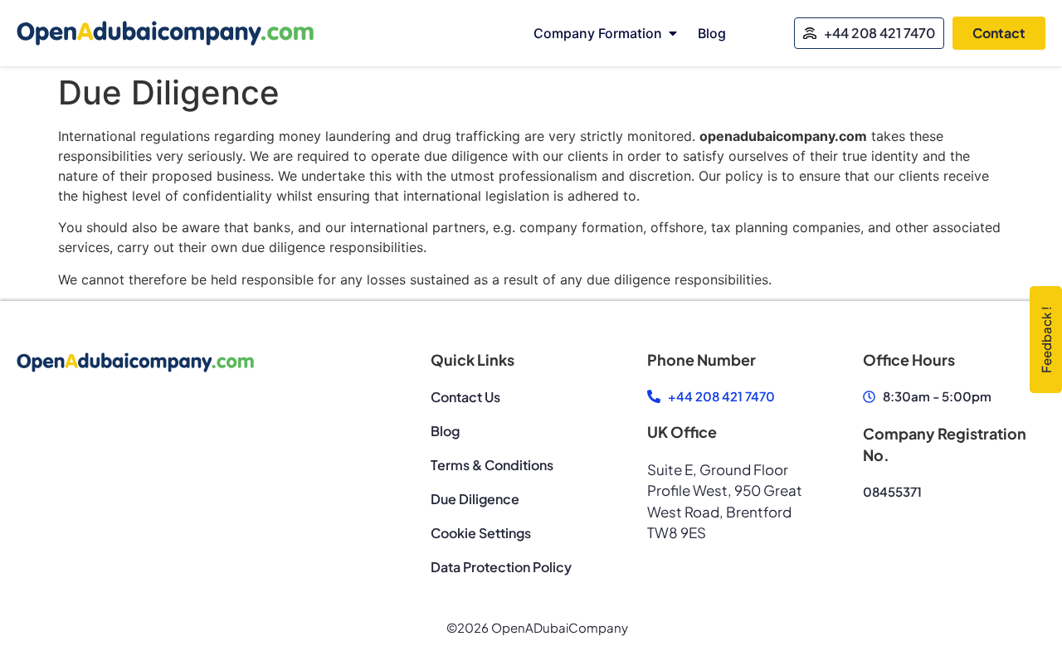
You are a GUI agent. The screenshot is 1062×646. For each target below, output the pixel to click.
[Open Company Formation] (673, 33)
